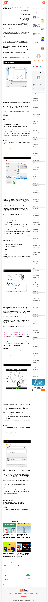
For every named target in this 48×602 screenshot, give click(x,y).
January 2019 (36, 243)
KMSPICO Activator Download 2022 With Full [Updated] (23, 555)
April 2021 (36, 181)
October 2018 (36, 250)
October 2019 (36, 222)
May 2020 (36, 206)
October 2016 (36, 305)
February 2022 (36, 158)
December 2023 (37, 107)
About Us (32, 593)
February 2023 (36, 130)
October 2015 (36, 332)
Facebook (22, 596)
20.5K (33, 68)
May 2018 (36, 261)
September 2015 (37, 335)
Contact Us (26, 593)
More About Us (38, 88)
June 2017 (36, 286)
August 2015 (36, 337)
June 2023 (36, 121)
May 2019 (36, 233)
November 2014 (37, 358)
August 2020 (36, 199)
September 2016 (37, 307)
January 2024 (36, 105)
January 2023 (36, 132)
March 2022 (36, 155)
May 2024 (36, 96)
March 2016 (36, 321)
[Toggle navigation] (43, 2)
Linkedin (26, 596)
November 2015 (37, 330)
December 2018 (37, 245)
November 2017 (37, 275)
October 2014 (36, 360)
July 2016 (36, 312)
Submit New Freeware (17, 593)
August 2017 (36, 282)
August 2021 (36, 171)
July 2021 (36, 174)
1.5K (40, 68)
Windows (5, 518)
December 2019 (37, 217)
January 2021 (36, 187)
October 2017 (36, 277)
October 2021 (36, 167)
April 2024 (36, 98)
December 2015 (37, 328)
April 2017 (36, 291)
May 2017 (36, 289)
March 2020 (36, 210)
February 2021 (36, 185)
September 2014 (37, 362)
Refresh (17, 582)
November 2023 (37, 109)
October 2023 (36, 112)
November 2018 (37, 247)
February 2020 (36, 213)
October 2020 (36, 194)
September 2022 (37, 141)
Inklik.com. (32, 600)
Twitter (24, 596)
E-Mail (18, 565)
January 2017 (36, 298)
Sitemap (37, 593)
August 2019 (36, 227)
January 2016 (36, 325)
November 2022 (37, 137)
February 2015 (36, 351)
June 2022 (36, 148)
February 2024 (36, 102)
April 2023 (36, 125)
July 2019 (36, 229)
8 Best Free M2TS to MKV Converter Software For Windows (9, 555)
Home (10, 593)
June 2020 (36, 204)
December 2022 (37, 135)
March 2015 (36, 348)
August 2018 (36, 254)
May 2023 (36, 123)
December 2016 (37, 300)
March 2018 (36, 266)
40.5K (37, 68)
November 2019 (37, 220)
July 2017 (36, 284)
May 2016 (36, 316)
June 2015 (36, 341)
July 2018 (36, 256)
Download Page (14, 149)
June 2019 (36, 231)
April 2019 (36, 236)
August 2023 (36, 116)
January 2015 (36, 353)
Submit (28, 575)
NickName (5, 565)
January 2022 (36, 160)
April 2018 (36, 263)
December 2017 (37, 272)
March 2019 (36, 238)
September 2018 (37, 252)
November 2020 (37, 192)
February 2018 (36, 268)
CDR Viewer (23, 57)
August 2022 (36, 144)
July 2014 (36, 367)
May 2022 (36, 151)
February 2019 (36, 240)
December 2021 (37, 162)
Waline (28, 584)
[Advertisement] (28, 2)
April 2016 (36, 318)
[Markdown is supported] (4, 575)
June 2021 (36, 176)
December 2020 (37, 190)
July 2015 (36, 339)
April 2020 (36, 208)
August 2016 (36, 309)
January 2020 (36, 215)
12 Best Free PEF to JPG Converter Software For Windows (9, 536)
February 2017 (36, 295)
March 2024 (36, 100)
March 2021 (36, 183)
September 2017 (37, 279)
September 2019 (37, 224)
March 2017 (36, 293)
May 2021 (36, 178)
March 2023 (36, 128)
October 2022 (36, 139)
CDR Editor (18, 57)
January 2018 (36, 270)
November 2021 (37, 164)
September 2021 (37, 169)
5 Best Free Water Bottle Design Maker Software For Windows (23, 536)
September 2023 (37, 114)
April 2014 (36, 374)
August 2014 (36, 364)
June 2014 (36, 369)
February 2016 (36, 323)
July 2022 (36, 146)
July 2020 (36, 201)
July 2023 (36, 119)
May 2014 (36, 371)
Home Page (6, 149)
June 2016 (36, 314)
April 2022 (36, 153)
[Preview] (5, 575)
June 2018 (36, 259)
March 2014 (36, 376)
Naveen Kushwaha (6, 538)
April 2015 (36, 346)
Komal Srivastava (38, 60)
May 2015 (36, 344)
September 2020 (37, 197)
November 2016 (37, 302)
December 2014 (37, 355)
